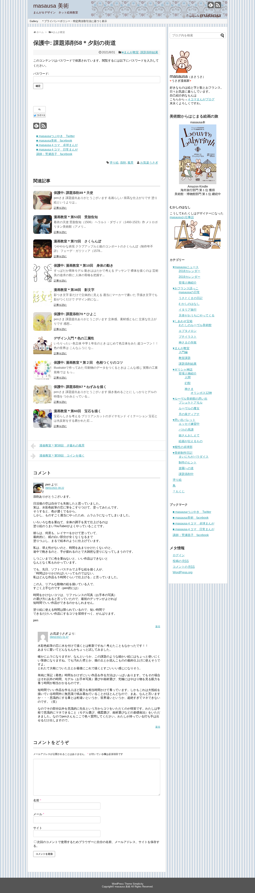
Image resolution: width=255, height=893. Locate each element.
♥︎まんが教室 (130, 52)
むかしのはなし (189, 303)
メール (38, 814)
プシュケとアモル (191, 402)
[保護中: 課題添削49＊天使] (42, 200)
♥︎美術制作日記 (182, 452)
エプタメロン (188, 330)
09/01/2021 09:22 (54, 488)
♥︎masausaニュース (186, 267)
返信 (157, 626)
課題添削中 (186, 474)
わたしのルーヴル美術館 (195, 325)
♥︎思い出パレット (184, 419)
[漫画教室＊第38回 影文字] (42, 297)
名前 (37, 800)
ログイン (179, 555)
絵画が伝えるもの (191, 441)
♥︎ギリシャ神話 (182, 369)
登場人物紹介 (188, 282)
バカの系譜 (186, 429)
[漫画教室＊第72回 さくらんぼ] (42, 248)
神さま (189, 389)
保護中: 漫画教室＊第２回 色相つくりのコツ (88, 362)
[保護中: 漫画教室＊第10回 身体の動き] (42, 273)
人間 (188, 377)
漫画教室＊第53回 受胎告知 (76, 217)
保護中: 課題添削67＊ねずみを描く (80, 387)
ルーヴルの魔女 (189, 408)
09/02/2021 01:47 (59, 637)
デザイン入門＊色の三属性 (74, 338)
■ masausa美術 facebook (54, 140)
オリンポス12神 (201, 392)
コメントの (184, 566)
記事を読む (60, 207)
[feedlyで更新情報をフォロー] (211, 6)
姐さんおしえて (189, 435)
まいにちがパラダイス (194, 456)
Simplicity (138, 883)
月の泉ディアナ (189, 414)
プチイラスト (188, 336)
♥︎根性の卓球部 (182, 447)
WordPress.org (182, 572)
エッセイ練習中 (189, 423)
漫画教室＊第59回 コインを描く (62, 455)
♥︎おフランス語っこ (185, 288)
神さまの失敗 (188, 342)
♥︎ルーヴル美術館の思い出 (190, 398)
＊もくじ (179, 491)
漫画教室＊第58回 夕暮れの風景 (62, 445)
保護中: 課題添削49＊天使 (73, 193)
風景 (130, 162)
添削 (123, 162)
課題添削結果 (149, 52)
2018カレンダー (189, 271)
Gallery (34, 21)
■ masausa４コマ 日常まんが (57, 149)
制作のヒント (188, 462)
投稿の (181, 561)
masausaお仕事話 (182, 217)
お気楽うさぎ (149, 162)
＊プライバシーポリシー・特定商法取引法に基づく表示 (74, 21)
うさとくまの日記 (191, 298)
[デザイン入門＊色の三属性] (42, 345)
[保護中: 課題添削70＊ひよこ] (42, 321)
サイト (37, 828)
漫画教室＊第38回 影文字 (74, 290)
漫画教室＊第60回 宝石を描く (77, 411)
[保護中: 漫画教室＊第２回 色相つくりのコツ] (42, 370)
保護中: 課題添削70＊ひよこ (75, 314)
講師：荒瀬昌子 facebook (54, 154)
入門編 (183, 352)
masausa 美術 (51, 6)
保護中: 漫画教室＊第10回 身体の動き (83, 265)
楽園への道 (186, 468)
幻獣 (188, 383)
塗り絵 (114, 162)
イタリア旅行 (188, 309)
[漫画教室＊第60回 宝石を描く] (42, 418)
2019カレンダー (189, 276)
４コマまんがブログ (201, 99)
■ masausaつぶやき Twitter (55, 136)
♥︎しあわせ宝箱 (182, 321)
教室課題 (185, 358)
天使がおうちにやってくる (196, 315)
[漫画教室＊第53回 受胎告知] (42, 224)
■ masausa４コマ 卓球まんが (57, 145)
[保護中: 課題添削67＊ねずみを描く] (42, 394)
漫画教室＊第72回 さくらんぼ (77, 241)
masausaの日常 (189, 292)
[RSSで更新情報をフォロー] (218, 6)
